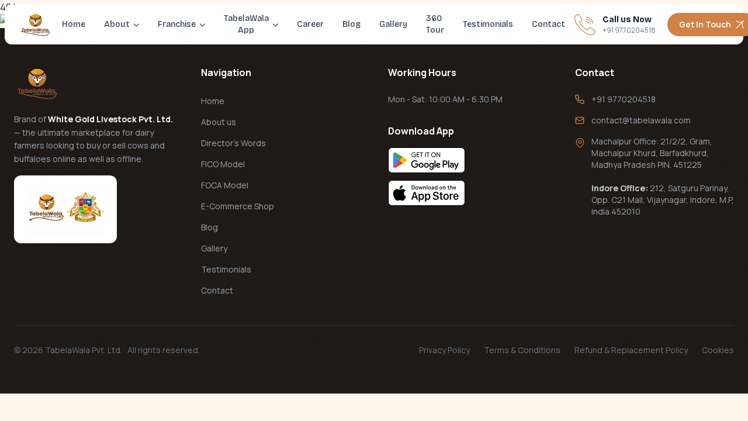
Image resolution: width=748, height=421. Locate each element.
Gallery (393, 24)
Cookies (718, 350)
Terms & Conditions (522, 350)
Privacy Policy (444, 350)
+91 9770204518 (623, 99)
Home (73, 24)
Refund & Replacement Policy (631, 350)
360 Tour (435, 24)
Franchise (177, 24)
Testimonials (488, 24)
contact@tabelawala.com (641, 120)
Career (310, 24)
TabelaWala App (246, 24)
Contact (548, 24)
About (117, 24)
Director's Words (233, 143)
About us (218, 121)
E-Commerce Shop (237, 206)
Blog (351, 24)
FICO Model (223, 164)
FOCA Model (224, 185)
